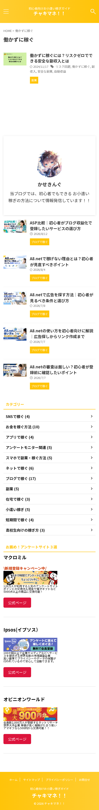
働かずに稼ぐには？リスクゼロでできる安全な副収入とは (61, 58)
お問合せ (84, 780)
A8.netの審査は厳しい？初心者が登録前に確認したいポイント (61, 369)
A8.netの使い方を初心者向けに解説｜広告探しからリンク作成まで (61, 333)
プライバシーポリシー (59, 780)
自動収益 (60, 71)
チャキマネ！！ (49, 13)
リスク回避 (62, 66)
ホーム (13, 780)
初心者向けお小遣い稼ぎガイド (49, 788)
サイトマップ (31, 780)
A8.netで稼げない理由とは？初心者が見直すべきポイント (61, 261)
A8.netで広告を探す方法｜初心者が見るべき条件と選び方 (61, 297)
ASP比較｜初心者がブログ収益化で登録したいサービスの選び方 (61, 225)
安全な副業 (45, 71)
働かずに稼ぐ (81, 66)
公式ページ (17, 602)
